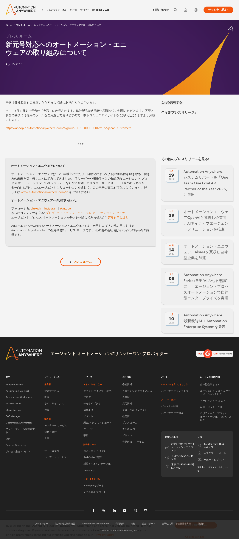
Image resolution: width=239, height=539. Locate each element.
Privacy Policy (104, 535)
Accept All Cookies (196, 525)
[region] (119, 529)
